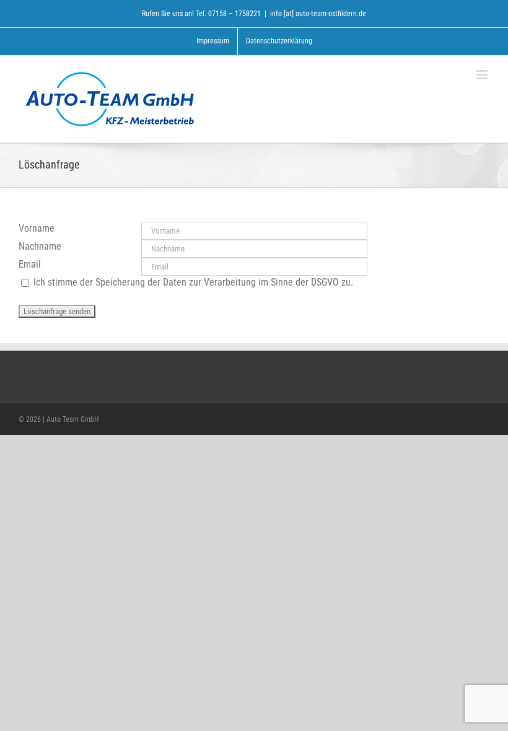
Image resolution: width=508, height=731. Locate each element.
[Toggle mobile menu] (482, 74)
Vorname (37, 228)
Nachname (40, 246)
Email (30, 264)
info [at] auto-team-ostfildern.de (318, 13)
